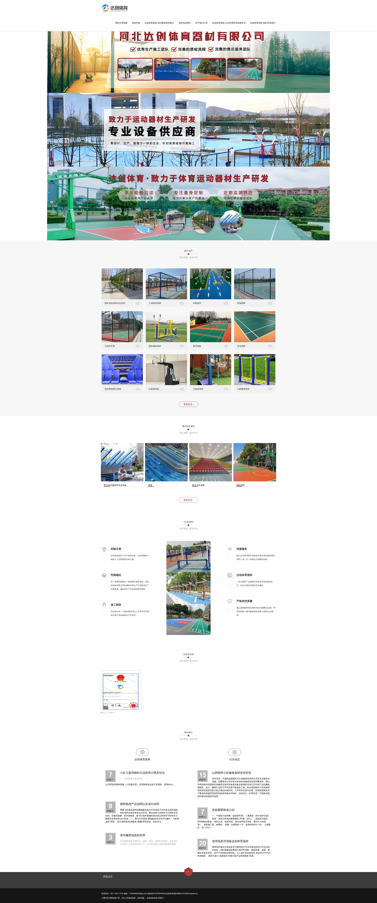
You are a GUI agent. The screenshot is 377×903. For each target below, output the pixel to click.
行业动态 (234, 759)
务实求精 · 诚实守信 (188, 257)
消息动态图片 (184, 22)
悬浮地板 (140, 898)
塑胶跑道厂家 (114, 898)
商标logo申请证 (107, 713)
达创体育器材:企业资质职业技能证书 (229, 22)
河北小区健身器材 (128, 898)
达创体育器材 (142, 759)
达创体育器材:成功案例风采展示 (159, 22)
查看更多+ (188, 404)
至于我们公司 (201, 22)
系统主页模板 (121, 22)
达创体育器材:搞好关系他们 (262, 22)
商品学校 (136, 22)
